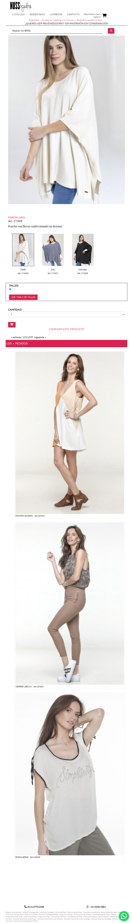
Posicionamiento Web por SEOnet (26, 921)
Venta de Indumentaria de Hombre (50, 919)
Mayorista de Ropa (30, 917)
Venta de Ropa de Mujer (101, 914)
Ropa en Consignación (13, 912)
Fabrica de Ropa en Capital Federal (96, 917)
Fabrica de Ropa (60, 912)
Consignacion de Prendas (82, 914)
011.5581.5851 (98, 907)
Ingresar (97, 17)
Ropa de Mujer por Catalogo (101, 919)
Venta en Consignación (31, 912)
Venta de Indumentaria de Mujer (24, 919)
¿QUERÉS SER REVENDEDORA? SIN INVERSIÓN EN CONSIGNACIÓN (66, 23)
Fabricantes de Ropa (74, 912)
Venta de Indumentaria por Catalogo (77, 919)
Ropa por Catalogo (66, 914)
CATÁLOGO (18, 14)
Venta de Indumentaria (91, 912)
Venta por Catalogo (47, 912)
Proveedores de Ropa (74, 917)
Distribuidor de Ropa (58, 917)
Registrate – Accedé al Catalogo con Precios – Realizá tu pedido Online (65, 20)
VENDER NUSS (37, 14)
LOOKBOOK (56, 14)
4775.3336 (38, 906)
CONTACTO (73, 14)
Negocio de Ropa (44, 917)
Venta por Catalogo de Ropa (48, 914)
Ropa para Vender (30, 914)
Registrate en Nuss (92, 14)
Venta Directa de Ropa (109, 912)
